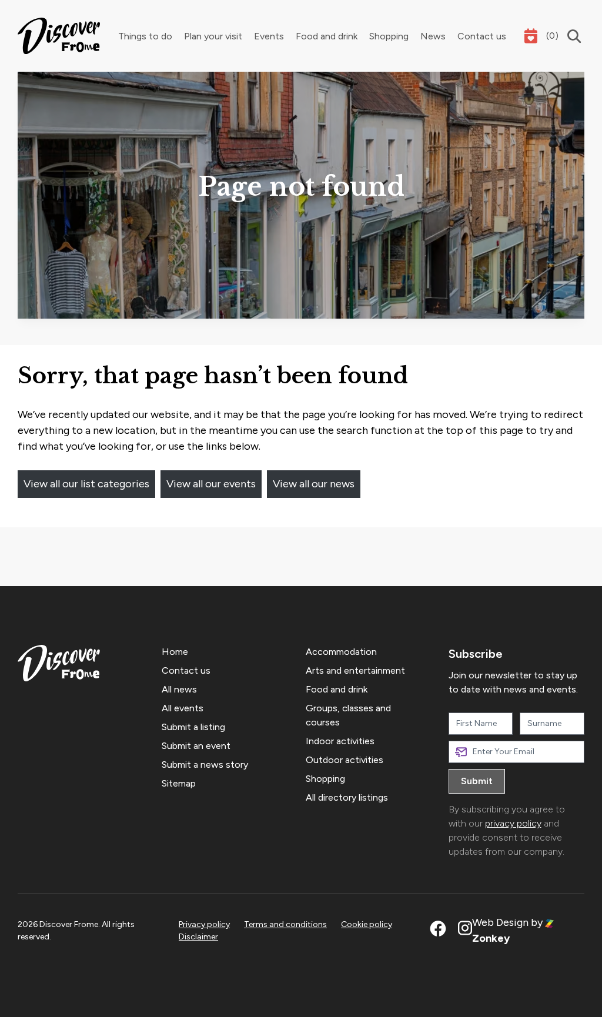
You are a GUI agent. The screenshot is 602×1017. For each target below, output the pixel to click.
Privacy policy (204, 924)
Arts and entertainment (355, 670)
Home (175, 651)
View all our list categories (86, 483)
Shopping (389, 36)
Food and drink (326, 36)
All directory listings (347, 797)
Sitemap (179, 783)
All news (179, 689)
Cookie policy (366, 924)
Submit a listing (193, 726)
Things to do (145, 36)
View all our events (211, 483)
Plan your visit (213, 36)
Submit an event (196, 745)
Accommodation (341, 651)
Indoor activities (340, 741)
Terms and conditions (285, 924)
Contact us (481, 36)
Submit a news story (205, 764)
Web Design (500, 922)
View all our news (313, 483)
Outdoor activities (344, 759)
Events (269, 36)
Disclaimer (198, 937)
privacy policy (513, 823)
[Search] (571, 36)
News (433, 36)
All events (182, 708)
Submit (477, 781)
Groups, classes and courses (348, 715)
